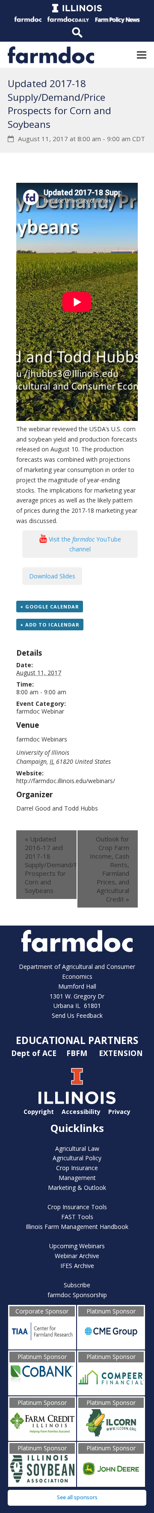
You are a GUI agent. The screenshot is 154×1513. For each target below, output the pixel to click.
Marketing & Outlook (77, 1187)
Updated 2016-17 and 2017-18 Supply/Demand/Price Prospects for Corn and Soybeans (51, 865)
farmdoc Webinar (40, 711)
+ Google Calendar (49, 606)
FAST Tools (77, 1217)
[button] (141, 54)
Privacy (119, 1112)
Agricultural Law (77, 1148)
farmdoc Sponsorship (77, 1295)
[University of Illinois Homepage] (77, 1102)
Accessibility (81, 1112)
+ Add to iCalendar (50, 624)
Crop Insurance (77, 1168)
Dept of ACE (35, 1053)
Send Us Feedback (77, 1015)
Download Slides (52, 576)
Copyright (39, 1112)
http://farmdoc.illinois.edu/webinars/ (65, 781)
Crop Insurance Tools (77, 1207)
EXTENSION (121, 1053)
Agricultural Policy (77, 1158)
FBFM (77, 1053)
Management (77, 1178)
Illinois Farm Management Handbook (77, 1227)
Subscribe (77, 1285)
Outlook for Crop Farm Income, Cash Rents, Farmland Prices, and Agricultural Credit (109, 869)
